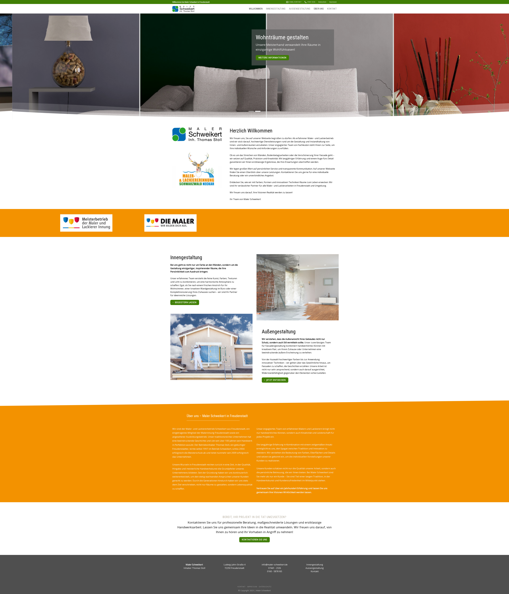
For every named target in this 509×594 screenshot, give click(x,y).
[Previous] (13, 66)
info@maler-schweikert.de (275, 564)
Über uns (319, 8)
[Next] (495, 66)
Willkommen (256, 8)
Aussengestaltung (299, 8)
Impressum (333, 2)
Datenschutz (322, 2)
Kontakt (332, 8)
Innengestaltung (275, 8)
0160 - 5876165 (274, 571)
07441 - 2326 (274, 568)
